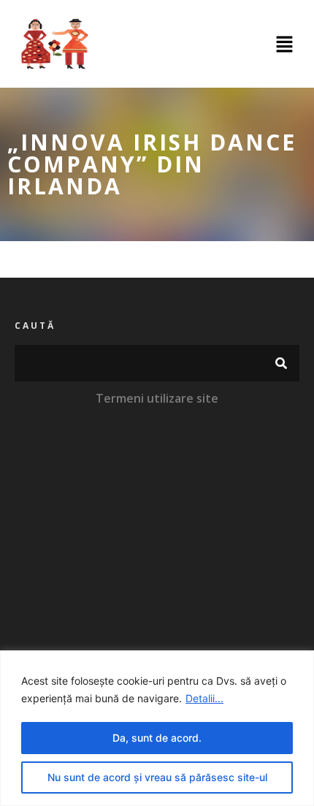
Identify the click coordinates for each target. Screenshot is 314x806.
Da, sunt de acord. (157, 737)
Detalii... (204, 698)
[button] (284, 44)
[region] (157, 728)
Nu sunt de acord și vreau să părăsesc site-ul (157, 777)
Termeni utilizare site (157, 398)
